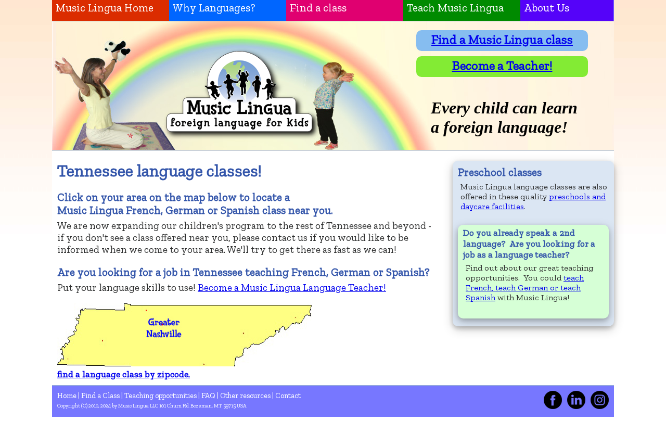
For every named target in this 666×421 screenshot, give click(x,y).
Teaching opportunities (161, 395)
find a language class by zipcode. (123, 374)
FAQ (209, 395)
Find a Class (101, 395)
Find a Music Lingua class (502, 39)
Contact (288, 395)
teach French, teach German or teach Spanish (525, 287)
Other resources (246, 395)
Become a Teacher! (502, 65)
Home (67, 395)
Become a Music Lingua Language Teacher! (292, 288)
